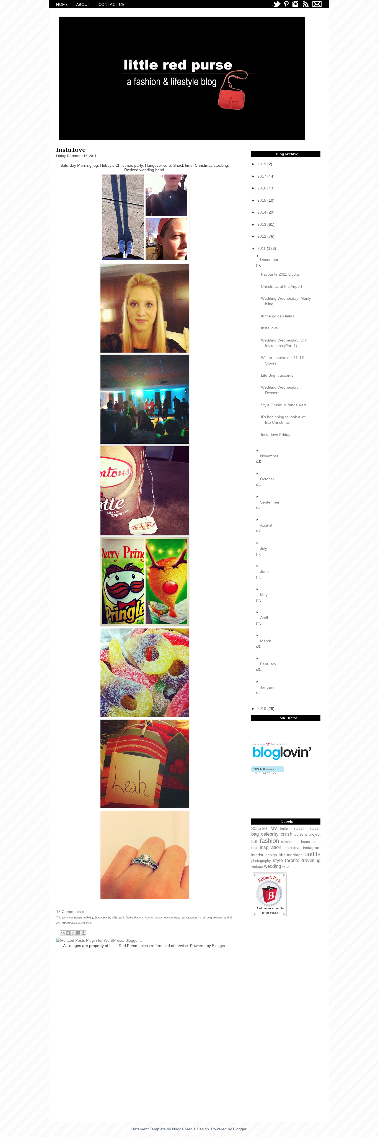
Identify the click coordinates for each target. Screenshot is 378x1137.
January (267, 687)
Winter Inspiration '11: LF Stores (283, 360)
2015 (262, 200)
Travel (298, 828)
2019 (262, 164)
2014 (262, 212)
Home (62, 4)
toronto (292, 860)
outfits (312, 854)
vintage (257, 867)
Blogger (218, 945)
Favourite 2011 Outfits (280, 274)
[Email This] (62, 933)
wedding (272, 866)
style (278, 860)
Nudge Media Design (190, 1129)
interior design (264, 855)
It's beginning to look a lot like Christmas (283, 420)
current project (307, 834)
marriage (295, 855)
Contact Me (112, 4)
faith (254, 842)
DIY (273, 829)
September (269, 502)
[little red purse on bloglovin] (269, 770)
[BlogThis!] (68, 933)
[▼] (287, 256)
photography (261, 861)
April (264, 617)
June (264, 571)
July (263, 548)
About (83, 4)
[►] (287, 450)
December (269, 259)
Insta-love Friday (275, 434)
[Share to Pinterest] (83, 933)
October (267, 479)
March (265, 641)
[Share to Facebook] (78, 933)
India (284, 829)
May (264, 594)
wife (285, 867)
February (268, 664)
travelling (311, 860)
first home (302, 842)
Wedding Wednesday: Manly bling (286, 301)
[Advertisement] (78, 1032)
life (282, 854)
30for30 (259, 828)
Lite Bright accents (277, 375)
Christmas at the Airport (281, 286)
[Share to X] (73, 933)
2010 (262, 708)
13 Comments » (70, 911)
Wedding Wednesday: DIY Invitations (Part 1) (284, 343)
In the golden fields (277, 316)
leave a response (81, 923)
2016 (262, 188)
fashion (269, 840)
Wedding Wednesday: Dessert (280, 390)
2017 (262, 176)
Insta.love (269, 328)
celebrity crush (276, 834)
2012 (262, 236)
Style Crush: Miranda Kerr (283, 405)
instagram (156, 917)
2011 (262, 248)
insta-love (144, 917)
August (266, 525)
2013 (262, 224)
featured (286, 841)
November (269, 456)
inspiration (270, 847)
